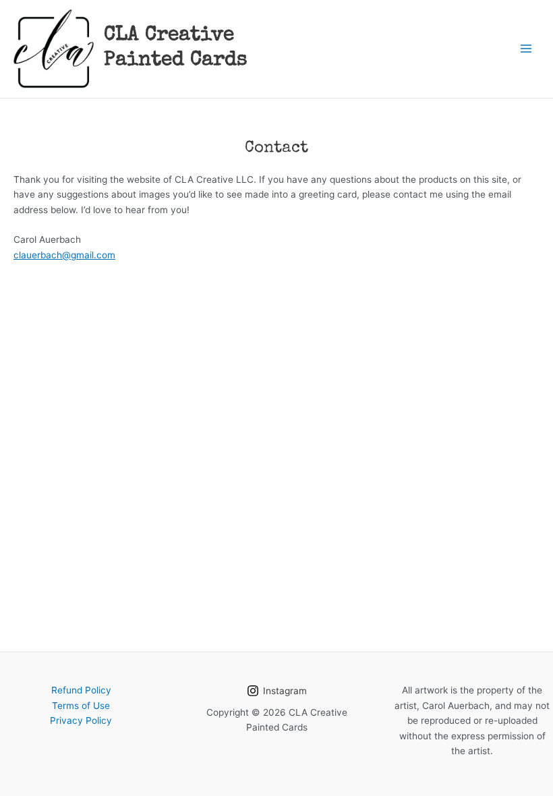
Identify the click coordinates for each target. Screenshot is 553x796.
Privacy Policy (81, 720)
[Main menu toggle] (526, 49)
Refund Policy (81, 690)
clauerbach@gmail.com (64, 255)
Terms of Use (81, 705)
